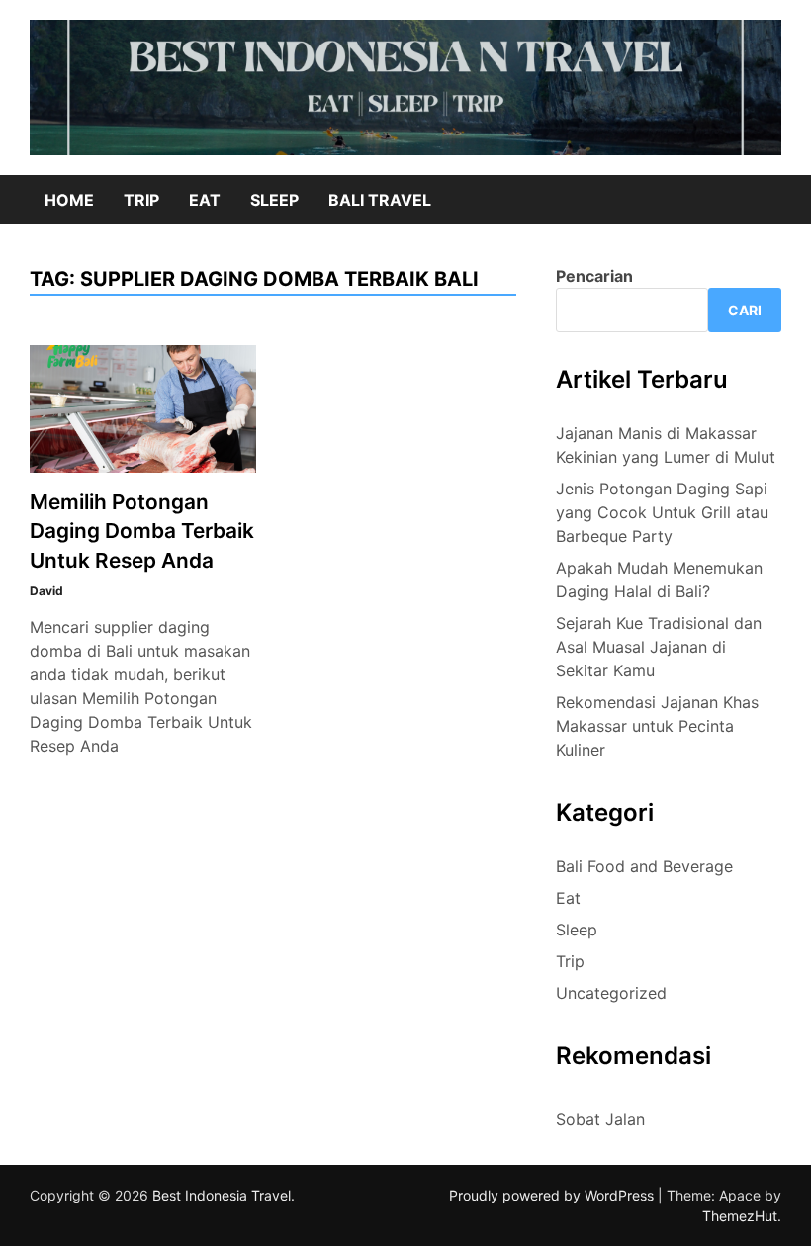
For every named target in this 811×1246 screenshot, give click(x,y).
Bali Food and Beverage (644, 866)
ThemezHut (739, 1215)
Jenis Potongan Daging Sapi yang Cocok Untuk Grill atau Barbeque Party (662, 512)
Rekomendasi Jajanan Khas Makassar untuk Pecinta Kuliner (657, 725)
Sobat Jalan (600, 1119)
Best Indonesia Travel (221, 1195)
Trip (141, 200)
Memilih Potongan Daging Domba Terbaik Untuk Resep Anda (142, 531)
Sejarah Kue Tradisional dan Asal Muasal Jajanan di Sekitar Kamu (659, 646)
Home (69, 200)
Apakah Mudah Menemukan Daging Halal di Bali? (659, 579)
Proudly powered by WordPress (553, 1195)
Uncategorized (611, 993)
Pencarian (594, 276)
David (46, 590)
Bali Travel (379, 200)
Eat (205, 200)
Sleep (274, 200)
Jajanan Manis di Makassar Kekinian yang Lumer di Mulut (665, 445)
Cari (745, 310)
